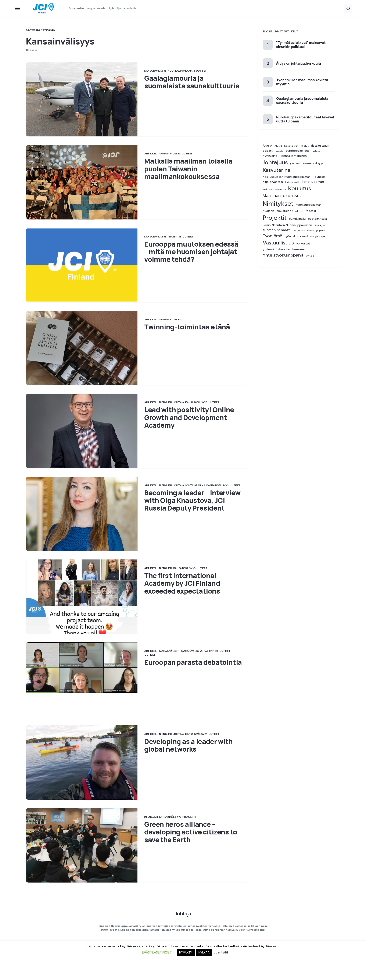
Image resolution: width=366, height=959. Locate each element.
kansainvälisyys (313, 163)
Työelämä (272, 236)
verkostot (303, 243)
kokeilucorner (313, 181)
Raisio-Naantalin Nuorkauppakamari (287, 225)
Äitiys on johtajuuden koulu (298, 63)
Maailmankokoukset (282, 196)
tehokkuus (299, 230)
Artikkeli (150, 153)
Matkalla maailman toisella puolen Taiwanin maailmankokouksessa (188, 168)
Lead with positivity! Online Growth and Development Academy (189, 417)
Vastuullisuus (278, 243)
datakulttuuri (320, 146)
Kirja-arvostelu (273, 182)
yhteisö (310, 255)
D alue (305, 145)
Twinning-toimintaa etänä (187, 327)
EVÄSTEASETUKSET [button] (157, 952)
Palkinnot (211, 651)
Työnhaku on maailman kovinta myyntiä (302, 82)
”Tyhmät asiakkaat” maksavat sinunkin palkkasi (301, 44)
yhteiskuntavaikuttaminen (284, 249)
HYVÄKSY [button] (185, 953)
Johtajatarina (195, 485)
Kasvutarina (276, 170)
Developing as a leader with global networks (188, 745)
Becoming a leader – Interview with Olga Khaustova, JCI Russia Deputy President (192, 500)
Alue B (278, 145)
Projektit (174, 237)
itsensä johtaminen (293, 156)
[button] (17, 8)
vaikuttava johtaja (312, 236)
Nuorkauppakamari (181, 71)
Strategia (319, 225)
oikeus (298, 211)
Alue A (267, 146)
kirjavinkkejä (292, 182)
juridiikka (295, 163)
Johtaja (178, 402)
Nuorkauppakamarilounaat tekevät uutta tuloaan (305, 119)
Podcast (310, 211)
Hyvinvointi (270, 156)
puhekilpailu (297, 219)
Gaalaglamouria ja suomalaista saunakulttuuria (191, 82)
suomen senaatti (277, 230)
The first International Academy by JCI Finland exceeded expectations (182, 583)
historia (316, 151)
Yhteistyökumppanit (283, 255)
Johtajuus (275, 162)
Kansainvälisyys (155, 71)
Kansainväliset (168, 651)
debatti (268, 151)
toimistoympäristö (317, 230)
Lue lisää (221, 952)
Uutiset (201, 71)
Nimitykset (278, 203)
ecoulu (279, 151)
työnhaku (291, 236)
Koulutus (299, 188)
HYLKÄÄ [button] (204, 953)
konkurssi (280, 189)
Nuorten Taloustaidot (278, 211)
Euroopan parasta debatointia (193, 662)
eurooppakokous (297, 151)
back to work (291, 145)
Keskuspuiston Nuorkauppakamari (287, 177)
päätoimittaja (317, 219)
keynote (319, 177)
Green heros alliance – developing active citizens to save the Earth (190, 832)
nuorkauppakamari (309, 205)
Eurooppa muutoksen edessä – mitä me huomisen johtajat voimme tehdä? (191, 251)
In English (165, 402)
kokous (268, 189)
